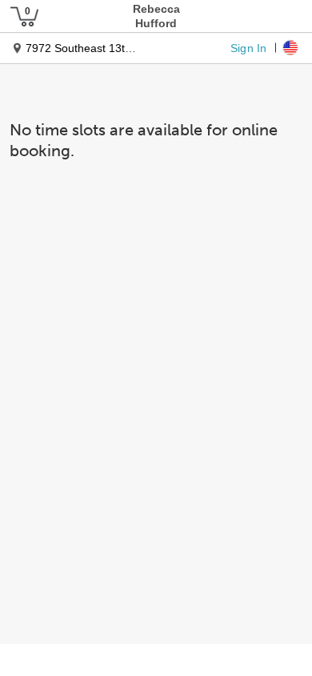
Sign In (248, 47)
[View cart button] (24, 16)
